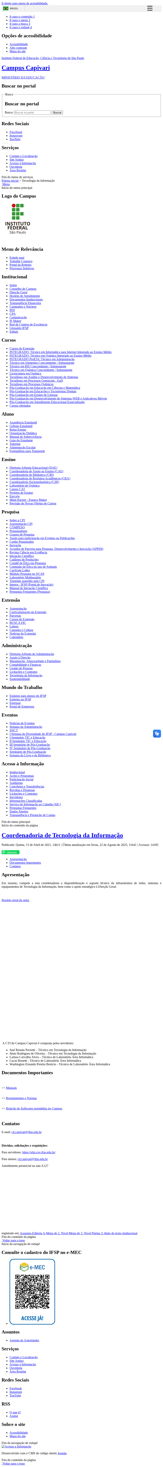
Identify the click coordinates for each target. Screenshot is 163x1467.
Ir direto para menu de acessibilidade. (25, 3)
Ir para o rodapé (21, 27)
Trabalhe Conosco (21, 261)
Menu (6, 184)
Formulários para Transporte (27, 451)
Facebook (16, 1388)
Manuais (11, 1087)
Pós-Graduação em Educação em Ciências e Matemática (45, 387)
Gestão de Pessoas (21, 668)
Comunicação (18, 317)
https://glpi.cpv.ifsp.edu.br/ (38, 1152)
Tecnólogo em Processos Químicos (31, 384)
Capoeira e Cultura (21, 630)
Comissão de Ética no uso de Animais (33, 566)
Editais (14, 331)
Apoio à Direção (20, 657)
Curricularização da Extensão (28, 612)
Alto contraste (18, 47)
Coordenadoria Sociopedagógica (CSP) (34, 482)
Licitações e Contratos (23, 671)
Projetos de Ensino (21, 492)
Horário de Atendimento (25, 296)
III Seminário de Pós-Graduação (30, 744)
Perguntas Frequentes (23, 808)
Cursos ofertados (20, 405)
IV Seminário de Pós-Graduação (30, 748)
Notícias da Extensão (23, 633)
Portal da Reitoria (20, 264)
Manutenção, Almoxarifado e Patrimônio (35, 661)
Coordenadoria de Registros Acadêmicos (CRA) (40, 478)
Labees (14, 626)
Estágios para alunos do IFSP (28, 695)
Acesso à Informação (23, 163)
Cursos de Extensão (22, 348)
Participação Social (21, 779)
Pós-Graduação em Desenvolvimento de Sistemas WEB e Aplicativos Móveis (58, 398)
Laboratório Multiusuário (25, 577)
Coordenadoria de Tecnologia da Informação (62, 835)
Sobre (13, 285)
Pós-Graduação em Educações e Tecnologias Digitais (43, 391)
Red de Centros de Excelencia (28, 324)
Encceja (14, 496)
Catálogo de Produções (24, 559)
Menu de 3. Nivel (80, 1233)
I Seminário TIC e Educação (27, 737)
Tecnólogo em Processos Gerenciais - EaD (36, 380)
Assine (14, 1416)
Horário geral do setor (16, 900)
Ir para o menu (20, 20)
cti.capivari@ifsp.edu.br (27, 1132)
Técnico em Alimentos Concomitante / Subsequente (42, 362)
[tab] (18, 859)
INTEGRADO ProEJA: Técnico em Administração (42, 359)
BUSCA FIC (18, 622)
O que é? (15, 1412)
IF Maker (15, 321)
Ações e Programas (22, 775)
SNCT (14, 730)
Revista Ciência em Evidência (28, 552)
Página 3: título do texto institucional (114, 1233)
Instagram (16, 1392)
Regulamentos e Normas (21, 1098)
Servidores (16, 797)
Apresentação (18, 608)
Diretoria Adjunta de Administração (32, 654)
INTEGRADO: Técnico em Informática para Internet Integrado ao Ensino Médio (61, 352)
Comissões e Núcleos (23, 306)
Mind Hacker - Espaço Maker (28, 499)
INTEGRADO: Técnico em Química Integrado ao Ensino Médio (50, 355)
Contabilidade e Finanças (25, 664)
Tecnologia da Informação (26, 675)
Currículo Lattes (20, 570)
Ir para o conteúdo (22, 16)
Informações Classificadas (26, 800)
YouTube (15, 1395)
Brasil (14, 8)
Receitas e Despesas (22, 790)
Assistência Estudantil (23, 422)
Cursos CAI (17, 489)
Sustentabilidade (20, 679)
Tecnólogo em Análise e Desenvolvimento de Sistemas (44, 377)
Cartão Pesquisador (22, 541)
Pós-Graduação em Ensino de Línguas (34, 395)
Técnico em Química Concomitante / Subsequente (41, 370)
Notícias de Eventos (22, 723)
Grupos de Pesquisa (22, 534)
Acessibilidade (19, 44)
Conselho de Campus (23, 288)
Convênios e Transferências (27, 786)
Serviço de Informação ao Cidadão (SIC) (35, 804)
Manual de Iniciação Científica (29, 588)
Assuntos (25, 1233)
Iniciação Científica (22, 556)
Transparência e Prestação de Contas (32, 815)
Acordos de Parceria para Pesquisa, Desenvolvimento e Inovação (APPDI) (56, 548)
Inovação (15, 545)
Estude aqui (17, 257)
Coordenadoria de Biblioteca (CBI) (32, 475)
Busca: (9, 112)
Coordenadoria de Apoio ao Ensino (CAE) (36, 471)
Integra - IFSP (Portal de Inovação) (31, 584)
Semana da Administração (26, 726)
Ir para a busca (20, 23)
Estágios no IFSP (20, 699)
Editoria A (38, 1233)
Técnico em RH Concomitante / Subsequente (38, 366)
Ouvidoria (16, 166)
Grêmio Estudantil (21, 426)
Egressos (15, 703)
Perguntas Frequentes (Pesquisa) (30, 591)
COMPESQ (17, 527)
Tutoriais (15, 444)
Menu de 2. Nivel (57, 1233)
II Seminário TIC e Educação (28, 741)
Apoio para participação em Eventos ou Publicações (42, 538)
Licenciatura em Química (25, 373)
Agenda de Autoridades (24, 1340)
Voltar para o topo (13, 1240)
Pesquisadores (18, 531)
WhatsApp (11, 852)
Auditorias (16, 783)
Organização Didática (23, 433)
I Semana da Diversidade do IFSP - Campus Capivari (43, 734)
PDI (12, 310)
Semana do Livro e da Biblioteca (30, 755)
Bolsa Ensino (18, 429)
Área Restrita (18, 170)
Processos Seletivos (22, 268)
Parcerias (15, 615)
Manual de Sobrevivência (26, 436)
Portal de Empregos (22, 706)
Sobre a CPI (17, 520)
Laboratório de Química (25, 485)
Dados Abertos (19, 811)
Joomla (62, 1453)
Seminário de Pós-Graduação (28, 751)
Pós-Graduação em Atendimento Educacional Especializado (47, 402)
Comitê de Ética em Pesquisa (28, 563)
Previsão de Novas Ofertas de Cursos (33, 503)
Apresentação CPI (21, 524)
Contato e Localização (24, 156)
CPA (13, 313)
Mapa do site (18, 51)
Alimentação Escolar (23, 447)
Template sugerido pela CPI (27, 581)
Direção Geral (18, 292)
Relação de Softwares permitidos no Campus (34, 1108)
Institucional (17, 772)
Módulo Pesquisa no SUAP (27, 573)
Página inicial (10, 180)
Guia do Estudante (21, 440)
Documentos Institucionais (26, 299)
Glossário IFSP (19, 328)
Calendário (16, 637)
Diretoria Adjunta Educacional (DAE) (33, 467)
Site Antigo (17, 159)
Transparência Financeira (25, 303)
